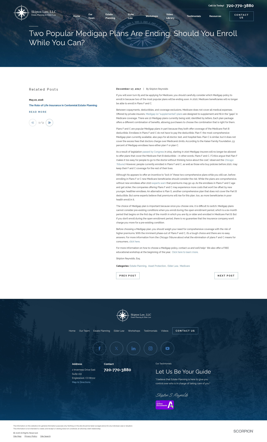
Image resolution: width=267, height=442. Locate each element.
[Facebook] (99, 348)
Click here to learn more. (185, 252)
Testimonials (150, 330)
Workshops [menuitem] (152, 16)
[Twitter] (116, 348)
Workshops (134, 330)
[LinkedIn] (133, 348)
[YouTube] (167, 348)
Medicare (185, 266)
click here (134, 241)
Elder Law (173, 266)
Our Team (84, 330)
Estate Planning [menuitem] (110, 16)
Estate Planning (138, 266)
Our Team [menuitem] (91, 16)
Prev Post (127, 275)
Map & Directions (81, 382)
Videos (164, 330)
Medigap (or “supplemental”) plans (164, 114)
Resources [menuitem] (215, 16)
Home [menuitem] (76, 16)
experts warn (159, 183)
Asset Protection (157, 266)
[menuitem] (17, 436)
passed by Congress (153, 151)
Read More (38, 112)
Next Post (226, 275)
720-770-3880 (240, 6)
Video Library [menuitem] (170, 16)
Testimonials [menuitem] (194, 16)
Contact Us (241, 16)
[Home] (34, 12)
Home (72, 330)
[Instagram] (150, 348)
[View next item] (49, 122)
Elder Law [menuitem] (131, 16)
